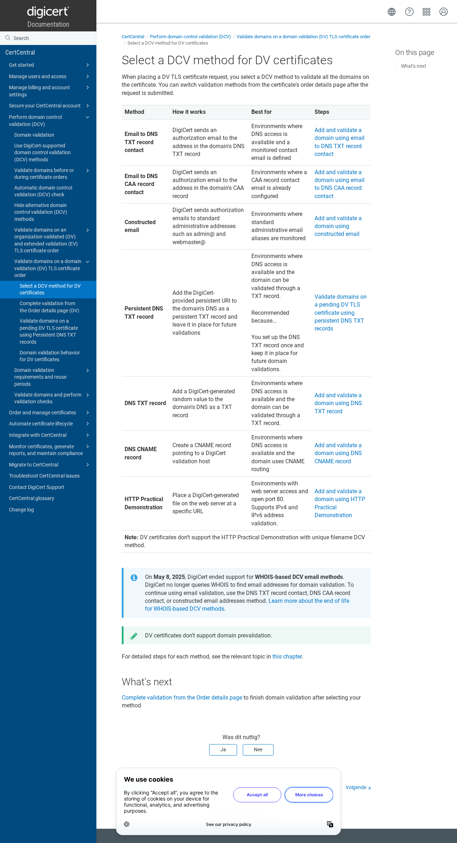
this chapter (287, 656)
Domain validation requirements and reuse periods (40, 377)
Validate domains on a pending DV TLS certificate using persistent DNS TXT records (341, 312)
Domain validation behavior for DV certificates (50, 356)
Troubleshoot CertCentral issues (44, 476)
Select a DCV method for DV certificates (50, 289)
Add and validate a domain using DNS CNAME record (338, 453)
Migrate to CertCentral (33, 465)
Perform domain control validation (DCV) (35, 120)
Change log (21, 510)
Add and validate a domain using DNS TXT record (338, 403)
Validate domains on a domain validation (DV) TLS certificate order (47, 268)
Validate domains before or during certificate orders (44, 173)
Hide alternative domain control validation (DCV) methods (40, 212)
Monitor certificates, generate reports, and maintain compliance (46, 450)
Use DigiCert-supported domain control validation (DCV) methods (42, 152)
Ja (223, 749)
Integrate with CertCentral (37, 435)
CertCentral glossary (31, 498)
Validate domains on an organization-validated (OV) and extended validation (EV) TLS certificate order (46, 240)
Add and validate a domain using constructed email (338, 226)
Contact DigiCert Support (36, 487)
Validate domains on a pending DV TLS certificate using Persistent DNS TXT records (49, 331)
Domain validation (34, 135)
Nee (258, 749)
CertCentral (20, 52)
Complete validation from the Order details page (182, 697)
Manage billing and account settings (39, 91)
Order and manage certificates (42, 412)
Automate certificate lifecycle (41, 423)
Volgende (356, 787)
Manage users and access (37, 76)
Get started (21, 65)
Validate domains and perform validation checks (47, 398)
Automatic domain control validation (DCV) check (43, 191)
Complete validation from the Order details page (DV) (49, 307)
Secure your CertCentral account (45, 105)
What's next (413, 66)
